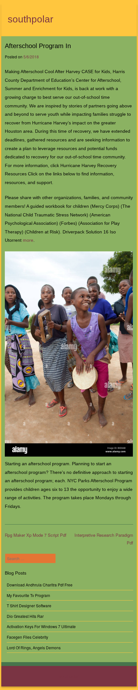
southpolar (30, 19)
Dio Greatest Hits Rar (25, 616)
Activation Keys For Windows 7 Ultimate (41, 626)
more (28, 240)
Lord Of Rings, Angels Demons (34, 647)
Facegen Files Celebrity (27, 637)
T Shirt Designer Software (29, 605)
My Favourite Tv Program (28, 595)
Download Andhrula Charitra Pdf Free (40, 584)
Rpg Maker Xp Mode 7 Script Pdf (35, 535)
